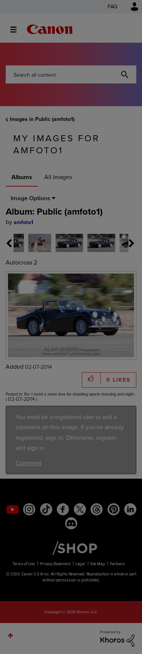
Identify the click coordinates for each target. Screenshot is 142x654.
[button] (123, 267)
